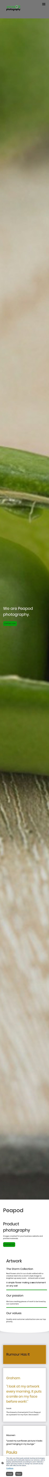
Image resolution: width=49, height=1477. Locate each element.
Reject (18, 1474)
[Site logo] (13, 9)
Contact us (9, 1244)
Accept (9, 1474)
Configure (9, 1468)
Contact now (10, 623)
